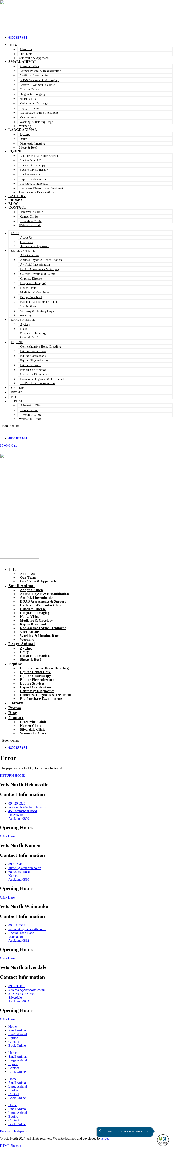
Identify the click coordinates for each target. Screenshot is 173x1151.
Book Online (17, 1045)
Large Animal (22, 129)
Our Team (26, 54)
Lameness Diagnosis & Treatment (41, 188)
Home (12, 1026)
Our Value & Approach (34, 246)
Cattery (18, 387)
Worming (26, 315)
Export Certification (33, 179)
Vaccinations (28, 117)
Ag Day (25, 134)
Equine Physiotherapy (34, 169)
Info (12, 44)
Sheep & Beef (28, 147)
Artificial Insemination (34, 75)
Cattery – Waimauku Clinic (37, 84)
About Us (26, 49)
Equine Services (30, 174)
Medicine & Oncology (34, 103)
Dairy (23, 138)
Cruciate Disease (30, 89)
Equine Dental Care (32, 160)
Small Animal (22, 61)
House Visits (28, 98)
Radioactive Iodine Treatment (39, 112)
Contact (17, 207)
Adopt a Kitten (29, 66)
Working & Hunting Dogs (36, 122)
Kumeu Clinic (29, 216)
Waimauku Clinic (30, 225)
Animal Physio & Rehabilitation (40, 70)
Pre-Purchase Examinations (36, 192)
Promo (16, 392)
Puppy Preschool (30, 108)
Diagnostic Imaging (32, 94)
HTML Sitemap (10, 1145)
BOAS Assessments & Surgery (39, 80)
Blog (15, 397)
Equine (15, 151)
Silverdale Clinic (31, 221)
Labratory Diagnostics (34, 183)
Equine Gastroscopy (32, 165)
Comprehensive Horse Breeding (40, 155)
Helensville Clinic (31, 212)
